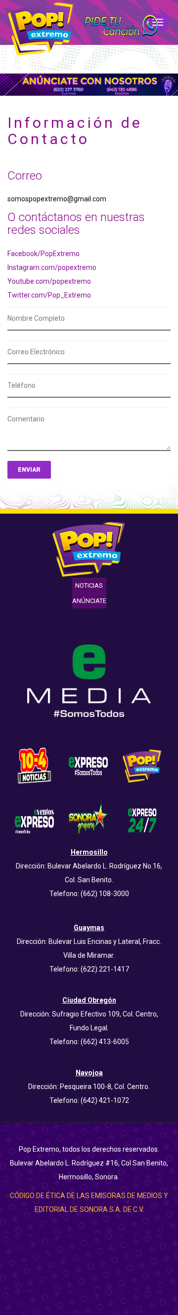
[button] (120, 26)
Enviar (29, 469)
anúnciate (89, 600)
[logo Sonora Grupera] (88, 820)
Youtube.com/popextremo (49, 281)
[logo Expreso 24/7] (142, 820)
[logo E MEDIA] (89, 680)
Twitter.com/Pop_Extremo (49, 295)
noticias (89, 585)
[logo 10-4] (34, 765)
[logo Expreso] (34, 820)
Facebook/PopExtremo (43, 254)
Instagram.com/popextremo (51, 267)
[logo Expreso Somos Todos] (88, 768)
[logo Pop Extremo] (142, 765)
